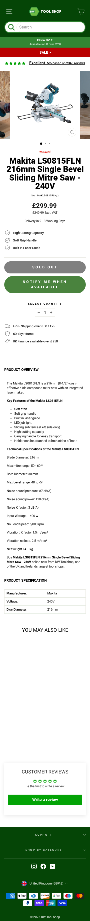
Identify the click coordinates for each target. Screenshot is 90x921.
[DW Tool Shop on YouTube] (52, 866)
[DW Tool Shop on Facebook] (43, 866)
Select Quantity (45, 304)
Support (43, 835)
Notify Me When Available (45, 284)
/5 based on (57, 63)
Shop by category (44, 850)
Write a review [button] (45, 800)
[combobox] (50, 27)
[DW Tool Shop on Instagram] (34, 866)
